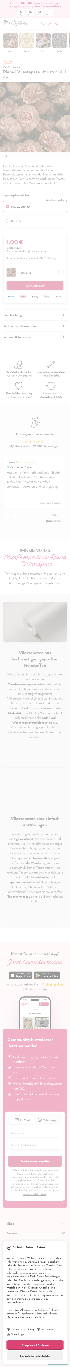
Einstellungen (18, 1334)
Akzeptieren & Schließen (35, 1345)
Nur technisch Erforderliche (35, 1356)
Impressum (47, 1329)
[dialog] (35, 683)
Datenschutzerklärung (22, 1329)
